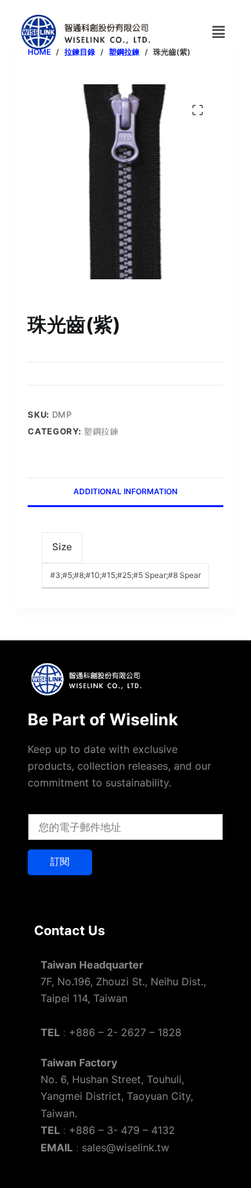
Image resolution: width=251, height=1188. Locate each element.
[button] (218, 32)
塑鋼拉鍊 (101, 431)
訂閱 (60, 861)
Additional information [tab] (125, 491)
